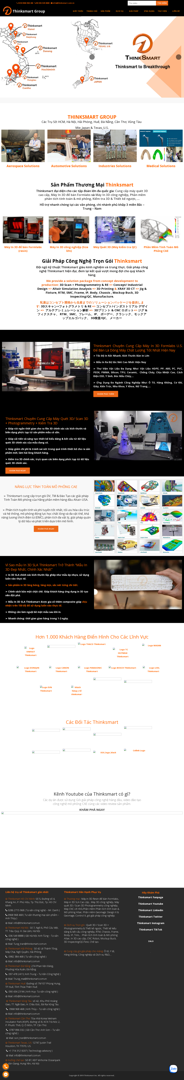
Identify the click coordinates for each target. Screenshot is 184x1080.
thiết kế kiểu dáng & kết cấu (56, 438)
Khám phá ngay (46, 529)
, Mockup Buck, (122, 292)
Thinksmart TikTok (150, 929)
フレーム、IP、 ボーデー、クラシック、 (106, 314)
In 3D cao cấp (78, 938)
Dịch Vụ (120, 11)
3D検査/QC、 (100, 318)
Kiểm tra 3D (15, 459)
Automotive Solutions (69, 166)
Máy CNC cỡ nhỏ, (73, 908)
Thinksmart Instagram (150, 923)
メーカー (115, 318)
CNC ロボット (126, 310)
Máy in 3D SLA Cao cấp (76, 902)
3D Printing (105, 289)
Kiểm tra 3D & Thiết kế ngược (114, 199)
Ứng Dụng (149, 11)
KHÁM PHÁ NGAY (17, 471)
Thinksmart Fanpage (150, 897)
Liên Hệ (176, 11)
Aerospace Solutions (23, 166)
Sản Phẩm (105, 11)
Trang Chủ (91, 11)
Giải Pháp (133, 11)
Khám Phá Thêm (105, 394)
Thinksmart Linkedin (150, 910)
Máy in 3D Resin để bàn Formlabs (99, 898)
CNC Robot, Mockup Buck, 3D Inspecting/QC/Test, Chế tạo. (90, 940)
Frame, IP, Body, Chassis (92, 292)
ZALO (151, 941)
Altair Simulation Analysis (72, 289)
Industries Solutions (115, 166)
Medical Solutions (161, 166)
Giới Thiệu (78, 11)
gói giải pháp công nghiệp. (101, 915)
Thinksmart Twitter (151, 916)
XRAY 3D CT (126, 289)
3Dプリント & (103, 310)
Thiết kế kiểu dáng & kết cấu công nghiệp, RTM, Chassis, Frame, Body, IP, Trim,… (91, 932)
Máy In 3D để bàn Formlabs (71, 195)
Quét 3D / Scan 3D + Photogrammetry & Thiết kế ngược (86, 926)
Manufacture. (103, 296)
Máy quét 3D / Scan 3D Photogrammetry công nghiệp (91, 903)
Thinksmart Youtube (150, 903)
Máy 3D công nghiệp (102, 902)
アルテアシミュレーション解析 (66, 310)
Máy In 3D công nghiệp (112, 195)
